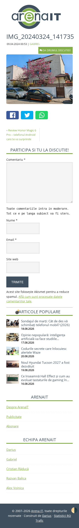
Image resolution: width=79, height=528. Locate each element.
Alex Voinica (15, 488)
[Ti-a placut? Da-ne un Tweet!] (28, 115)
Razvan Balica (16, 478)
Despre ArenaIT (17, 407)
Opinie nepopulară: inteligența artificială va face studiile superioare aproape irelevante (43, 339)
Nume (11, 220)
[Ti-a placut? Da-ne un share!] (13, 115)
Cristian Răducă (17, 469)
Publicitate (13, 417)
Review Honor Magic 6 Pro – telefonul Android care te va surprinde (21, 134)
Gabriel (11, 459)
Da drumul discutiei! (57, 50)
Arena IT (39, 16)
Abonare (12, 426)
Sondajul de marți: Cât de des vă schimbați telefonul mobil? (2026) (45, 323)
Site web (12, 259)
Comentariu (15, 160)
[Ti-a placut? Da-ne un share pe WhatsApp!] (42, 115)
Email (11, 240)
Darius (11, 450)
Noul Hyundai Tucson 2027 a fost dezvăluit (45, 364)
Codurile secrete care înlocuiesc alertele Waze (44, 350)
